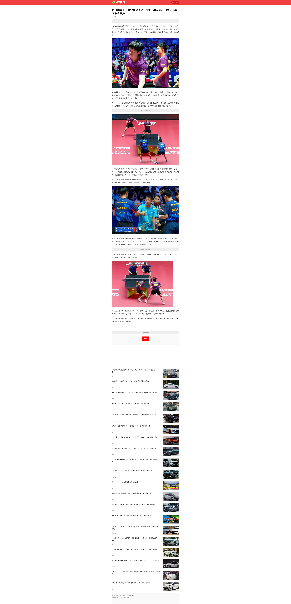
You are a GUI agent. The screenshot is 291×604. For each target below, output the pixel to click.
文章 (173, 2)
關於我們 (114, 597)
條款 (123, 597)
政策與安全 (119, 597)
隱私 (125, 597)
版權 (128, 597)
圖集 (177, 2)
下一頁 (145, 338)
